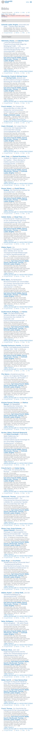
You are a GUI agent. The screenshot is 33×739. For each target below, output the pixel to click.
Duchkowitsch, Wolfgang (10, 312)
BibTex (17, 12)
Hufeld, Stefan (6, 217)
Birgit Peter (18, 217)
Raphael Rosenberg (19, 156)
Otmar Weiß (19, 593)
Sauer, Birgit (5, 561)
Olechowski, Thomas (11, 59)
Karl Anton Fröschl (10, 58)
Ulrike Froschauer (13, 434)
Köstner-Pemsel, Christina (10, 402)
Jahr (14, 14)
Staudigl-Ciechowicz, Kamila (11, 345)
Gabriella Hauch (23, 41)
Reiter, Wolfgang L (7, 621)
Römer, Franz (5, 528)
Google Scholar (8, 32)
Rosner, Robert (6, 188)
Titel (6, 14)
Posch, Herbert (6, 106)
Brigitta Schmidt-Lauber (12, 115)
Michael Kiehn (11, 78)
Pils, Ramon (5, 374)
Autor (3, 14)
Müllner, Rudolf (6, 593)
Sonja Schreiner (16, 528)
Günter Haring (19, 468)
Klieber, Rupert (6, 247)
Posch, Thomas (6, 708)
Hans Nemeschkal (20, 680)
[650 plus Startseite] (16, 2)
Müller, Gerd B (22, 58)
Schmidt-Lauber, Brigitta (9, 25)
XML (23, 12)
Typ (10, 14)
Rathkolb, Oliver (6, 650)
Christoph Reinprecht (19, 432)
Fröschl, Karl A (6, 468)
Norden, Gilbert (6, 432)
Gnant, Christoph (7, 126)
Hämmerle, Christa (7, 41)
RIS (29, 12)
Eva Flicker (17, 561)
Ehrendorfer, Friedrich (8, 76)
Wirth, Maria (5, 280)
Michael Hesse (22, 76)
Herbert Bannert (9, 530)
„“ (16, 47)
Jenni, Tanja (5, 156)
